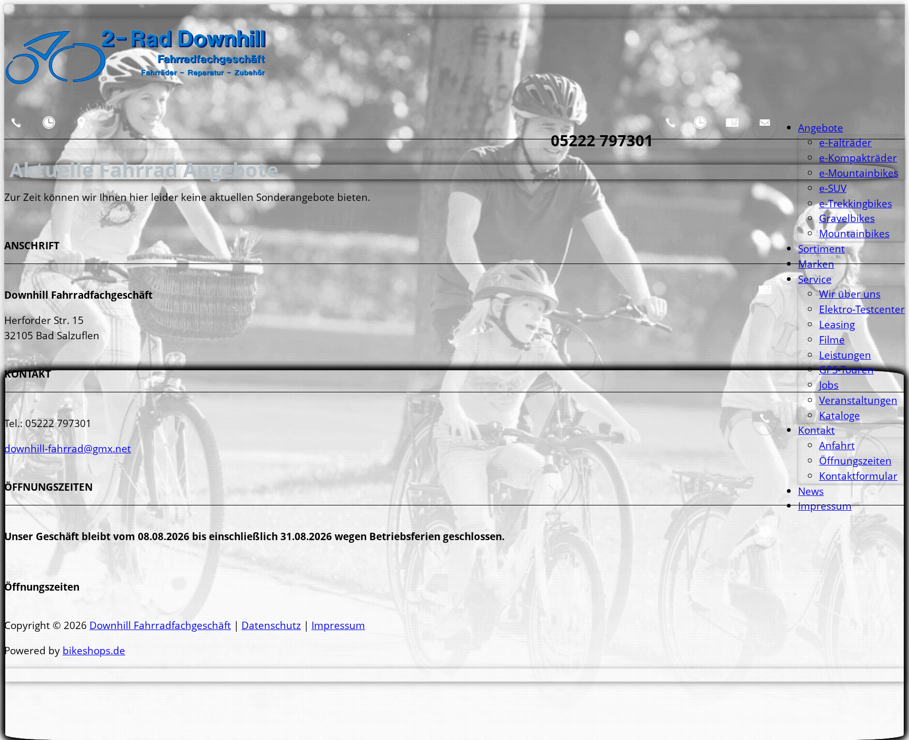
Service (815, 279)
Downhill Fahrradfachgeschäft (160, 625)
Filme (832, 339)
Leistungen (845, 355)
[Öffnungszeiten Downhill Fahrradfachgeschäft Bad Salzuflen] (700, 131)
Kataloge (839, 415)
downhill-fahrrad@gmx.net (67, 448)
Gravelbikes (847, 218)
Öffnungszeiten (855, 460)
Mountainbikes (854, 233)
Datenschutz (271, 625)
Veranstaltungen (858, 400)
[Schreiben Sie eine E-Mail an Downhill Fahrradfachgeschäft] (765, 131)
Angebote (820, 127)
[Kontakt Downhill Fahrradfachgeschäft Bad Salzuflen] (16, 131)
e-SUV (832, 188)
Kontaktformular (858, 476)
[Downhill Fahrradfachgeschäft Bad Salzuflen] (135, 92)
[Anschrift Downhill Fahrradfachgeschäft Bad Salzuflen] (732, 131)
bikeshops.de (94, 650)
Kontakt (816, 430)
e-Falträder (845, 142)
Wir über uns (850, 294)
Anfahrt (837, 445)
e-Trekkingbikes (855, 203)
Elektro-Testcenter (862, 309)
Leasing (837, 324)
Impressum (825, 506)
